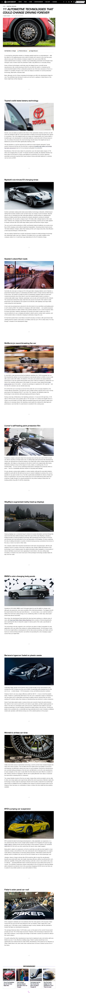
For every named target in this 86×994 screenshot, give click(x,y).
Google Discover (34, 50)
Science (55, 1)
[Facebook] (64, 2)
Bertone (52, 684)
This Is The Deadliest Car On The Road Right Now (9, 984)
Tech (25, 1)
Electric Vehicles (11, 6)
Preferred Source (23, 50)
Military (47, 1)
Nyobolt (52, 208)
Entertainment (38, 1)
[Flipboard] (71, 2)
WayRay (51, 530)
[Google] (69, 2)
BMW (52, 605)
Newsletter (81, 1)
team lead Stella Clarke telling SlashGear (20, 620)
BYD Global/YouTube (49, 837)
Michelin (53, 46)
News (20, 1)
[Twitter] (66, 2)
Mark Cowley (7, 15)
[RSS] (74, 2)
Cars (30, 1)
